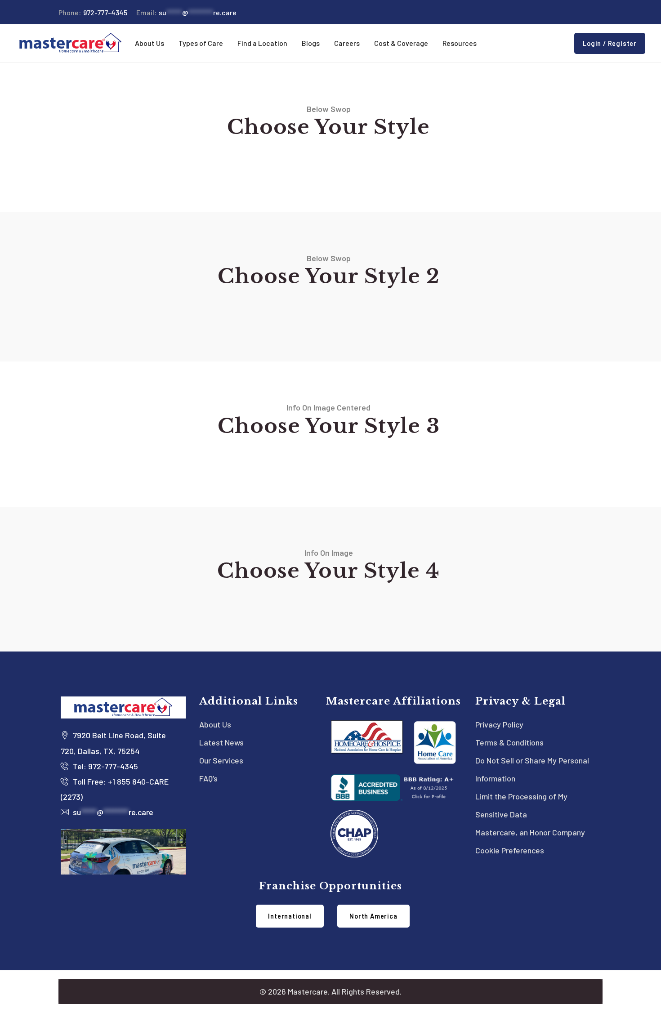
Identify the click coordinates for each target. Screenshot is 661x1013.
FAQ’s (208, 778)
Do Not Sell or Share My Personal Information (532, 769)
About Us (215, 724)
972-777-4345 (92, 12)
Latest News (221, 742)
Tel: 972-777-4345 (104, 766)
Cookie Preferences (509, 850)
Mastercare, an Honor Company (530, 832)
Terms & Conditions (509, 742)
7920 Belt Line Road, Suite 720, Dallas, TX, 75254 (113, 742)
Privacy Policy (499, 724)
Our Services (221, 760)
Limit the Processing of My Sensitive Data (521, 805)
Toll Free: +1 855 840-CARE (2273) (115, 789)
